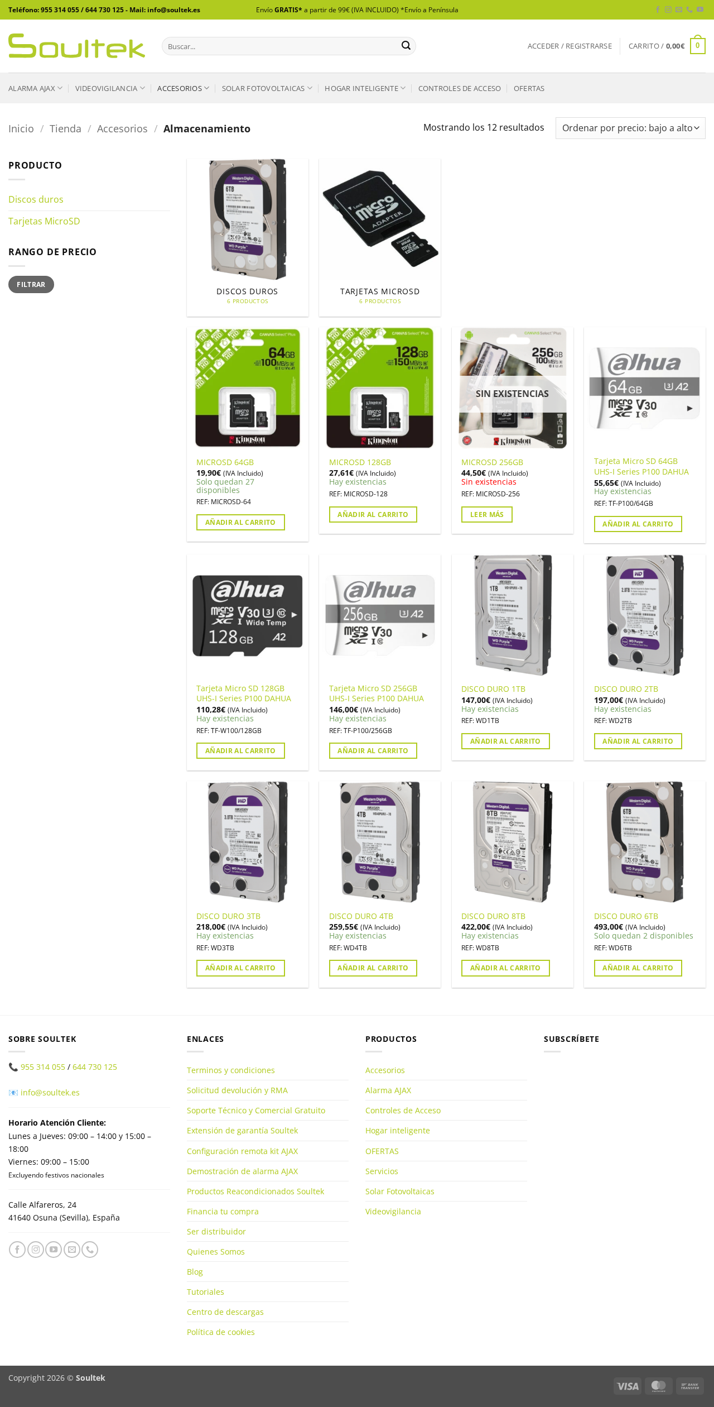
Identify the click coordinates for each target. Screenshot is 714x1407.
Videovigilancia (106, 88)
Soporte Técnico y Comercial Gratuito (256, 1110)
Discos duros (36, 199)
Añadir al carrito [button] (240, 522)
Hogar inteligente (361, 88)
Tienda (65, 128)
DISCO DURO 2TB (626, 689)
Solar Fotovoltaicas (263, 88)
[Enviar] (406, 46)
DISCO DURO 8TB (493, 916)
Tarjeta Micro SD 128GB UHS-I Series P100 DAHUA (243, 693)
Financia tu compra (223, 1211)
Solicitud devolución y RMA (237, 1090)
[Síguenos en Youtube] (700, 10)
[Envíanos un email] (679, 10)
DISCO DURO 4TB (361, 916)
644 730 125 (95, 1066)
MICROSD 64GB (225, 462)
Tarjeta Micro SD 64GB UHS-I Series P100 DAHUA (641, 466)
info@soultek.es (50, 1092)
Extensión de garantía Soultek (242, 1130)
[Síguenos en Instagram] (668, 10)
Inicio (21, 128)
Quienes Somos (216, 1251)
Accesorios (179, 88)
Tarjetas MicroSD (44, 221)
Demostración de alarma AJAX (242, 1171)
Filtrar (31, 284)
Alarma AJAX (31, 88)
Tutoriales (205, 1291)
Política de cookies (221, 1332)
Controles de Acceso (459, 88)
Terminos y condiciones (231, 1070)
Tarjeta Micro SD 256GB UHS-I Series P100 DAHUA (376, 693)
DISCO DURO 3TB (228, 916)
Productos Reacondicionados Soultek (255, 1191)
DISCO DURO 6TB (626, 916)
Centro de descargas (225, 1311)
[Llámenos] (689, 10)
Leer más (487, 514)
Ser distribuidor (216, 1231)
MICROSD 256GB (492, 462)
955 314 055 (43, 1066)
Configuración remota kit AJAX (242, 1151)
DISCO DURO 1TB (493, 689)
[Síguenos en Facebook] (657, 10)
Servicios (381, 1171)
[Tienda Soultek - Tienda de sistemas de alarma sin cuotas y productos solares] (76, 46)
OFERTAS (529, 88)
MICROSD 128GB (360, 462)
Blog (195, 1271)
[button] (570, 46)
